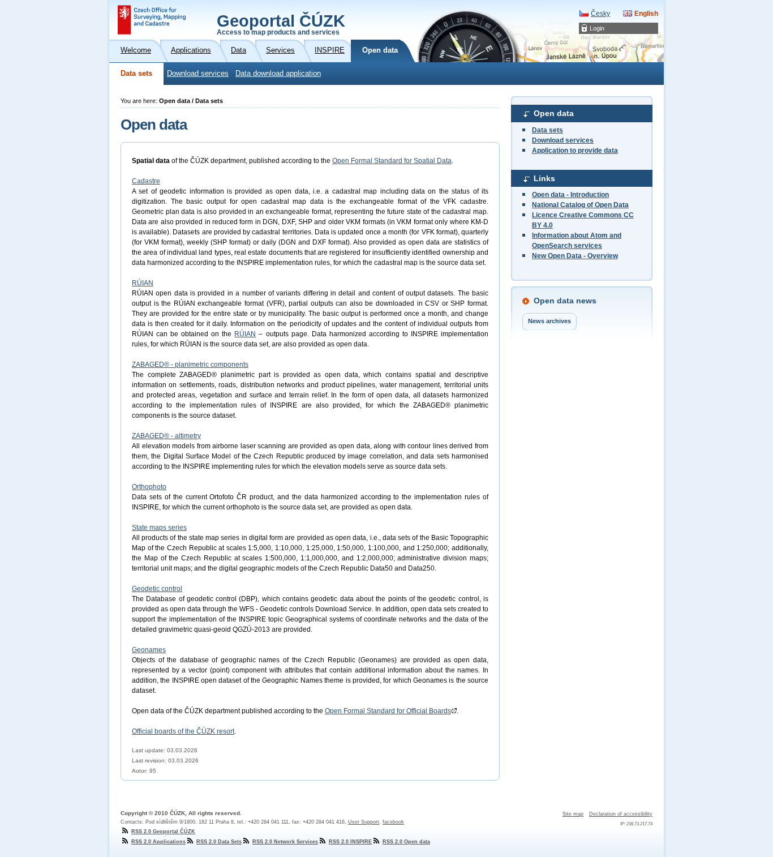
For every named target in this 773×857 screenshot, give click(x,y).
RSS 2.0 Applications (158, 842)
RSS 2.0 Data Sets (219, 842)
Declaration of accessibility (620, 814)
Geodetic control (157, 589)
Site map (572, 814)
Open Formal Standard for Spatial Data (392, 161)
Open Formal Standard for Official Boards (388, 711)
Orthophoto (149, 487)
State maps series (159, 528)
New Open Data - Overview (575, 256)
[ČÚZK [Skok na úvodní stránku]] (152, 20)
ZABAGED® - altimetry (166, 436)
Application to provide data (575, 151)
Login (597, 28)
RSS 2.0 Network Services (285, 842)
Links (544, 178)
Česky (600, 14)
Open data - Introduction (570, 195)
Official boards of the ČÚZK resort (183, 731)
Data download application (278, 74)
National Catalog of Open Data (580, 205)
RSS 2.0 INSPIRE (350, 842)
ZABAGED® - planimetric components (190, 364)
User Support (363, 822)
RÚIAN (142, 283)
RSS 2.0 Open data (406, 842)
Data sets (136, 74)
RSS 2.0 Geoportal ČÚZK (163, 831)
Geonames (149, 650)
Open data (554, 113)
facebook (393, 822)
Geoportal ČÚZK (281, 24)
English (646, 14)
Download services (198, 74)
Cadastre (146, 181)
